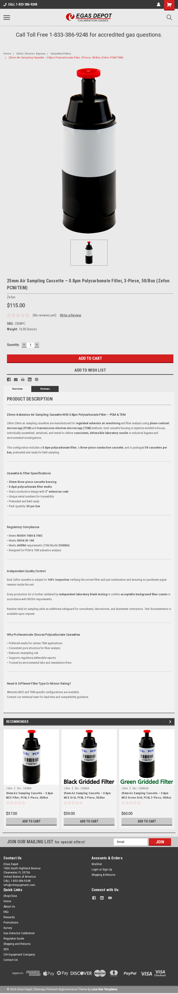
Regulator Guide (13, 938)
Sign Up (107, 869)
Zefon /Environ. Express (30, 53)
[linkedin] (102, 898)
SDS (6, 949)
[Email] (16, 379)
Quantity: (13, 345)
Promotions (10, 922)
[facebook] (94, 898)
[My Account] (158, 4)
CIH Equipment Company (19, 954)
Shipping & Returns (103, 874)
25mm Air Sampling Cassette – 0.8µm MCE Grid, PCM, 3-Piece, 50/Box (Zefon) (87, 796)
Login (95, 869)
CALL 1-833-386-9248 (22, 4)
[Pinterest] (36, 379)
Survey (7, 928)
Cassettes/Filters (61, 53)
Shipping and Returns (17, 944)
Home (7, 53)
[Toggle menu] (6, 17)
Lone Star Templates (104, 989)
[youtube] (110, 898)
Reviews (45, 388)
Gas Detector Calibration (19, 933)
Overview (17, 388)
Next (171, 721)
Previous (164, 721)
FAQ (6, 912)
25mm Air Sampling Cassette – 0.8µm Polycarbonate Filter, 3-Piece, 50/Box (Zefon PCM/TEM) (66, 57)
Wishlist (97, 864)
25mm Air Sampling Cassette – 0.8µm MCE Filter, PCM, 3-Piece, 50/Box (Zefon (29, 796)
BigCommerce (68, 989)
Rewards (9, 917)
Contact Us (10, 960)
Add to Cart (31, 821)
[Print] (23, 379)
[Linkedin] (30, 379)
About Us (9, 906)
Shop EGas (10, 896)
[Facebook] (9, 379)
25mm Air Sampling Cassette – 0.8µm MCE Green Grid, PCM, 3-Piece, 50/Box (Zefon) (146, 796)
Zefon (9, 788)
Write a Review (70, 315)
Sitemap (39, 989)
